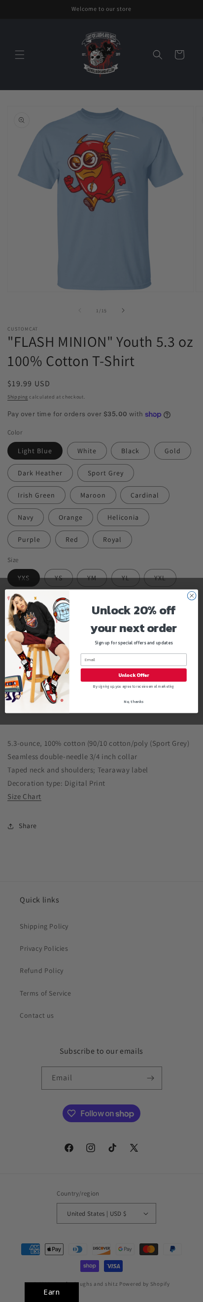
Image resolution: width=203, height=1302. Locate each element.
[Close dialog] (191, 595)
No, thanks (133, 701)
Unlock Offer (133, 674)
